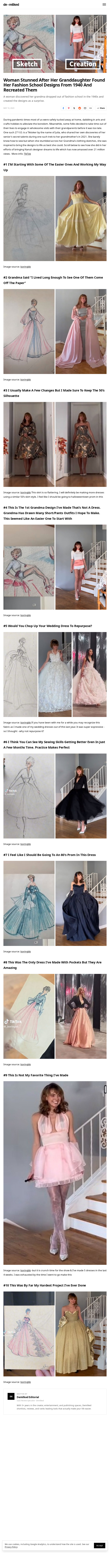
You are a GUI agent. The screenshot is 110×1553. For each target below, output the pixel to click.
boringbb (25, 266)
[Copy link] (90, 108)
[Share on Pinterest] (68, 108)
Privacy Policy (11, 1547)
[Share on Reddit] (79, 108)
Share (102, 108)
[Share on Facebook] (63, 108)
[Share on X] (74, 108)
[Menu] (104, 4)
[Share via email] (85, 108)
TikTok (27, 153)
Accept (99, 1545)
